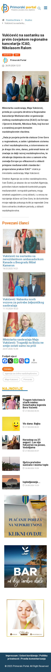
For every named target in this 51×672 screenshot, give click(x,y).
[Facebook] (4, 360)
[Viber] (21, 360)
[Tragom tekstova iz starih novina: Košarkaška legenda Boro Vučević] (11, 402)
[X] (10, 360)
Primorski (28, 379)
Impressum (12, 655)
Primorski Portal (18, 60)
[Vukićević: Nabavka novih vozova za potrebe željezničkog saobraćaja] (24, 284)
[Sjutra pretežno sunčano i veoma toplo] (11, 464)
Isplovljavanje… (31, 481)
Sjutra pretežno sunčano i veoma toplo (35, 463)
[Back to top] (44, 647)
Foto (25, 479)
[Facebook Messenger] (27, 360)
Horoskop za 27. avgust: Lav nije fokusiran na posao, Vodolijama (34, 443)
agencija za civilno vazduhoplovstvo (21, 373)
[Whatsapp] (15, 360)
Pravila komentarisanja (33, 658)
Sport (25, 397)
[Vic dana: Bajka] (11, 424)
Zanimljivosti (29, 421)
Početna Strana (13, 20)
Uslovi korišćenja (28, 655)
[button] (39, 8)
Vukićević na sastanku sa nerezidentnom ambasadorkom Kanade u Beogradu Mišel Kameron (23, 260)
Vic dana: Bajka (31, 423)
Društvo (28, 20)
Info (17, 55)
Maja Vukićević (11, 379)
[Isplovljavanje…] (11, 482)
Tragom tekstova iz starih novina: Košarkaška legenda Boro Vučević (34, 403)
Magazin (26, 437)
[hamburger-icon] (45, 8)
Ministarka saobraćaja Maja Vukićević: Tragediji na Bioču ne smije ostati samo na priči (23, 342)
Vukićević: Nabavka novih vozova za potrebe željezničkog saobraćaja (23, 302)
